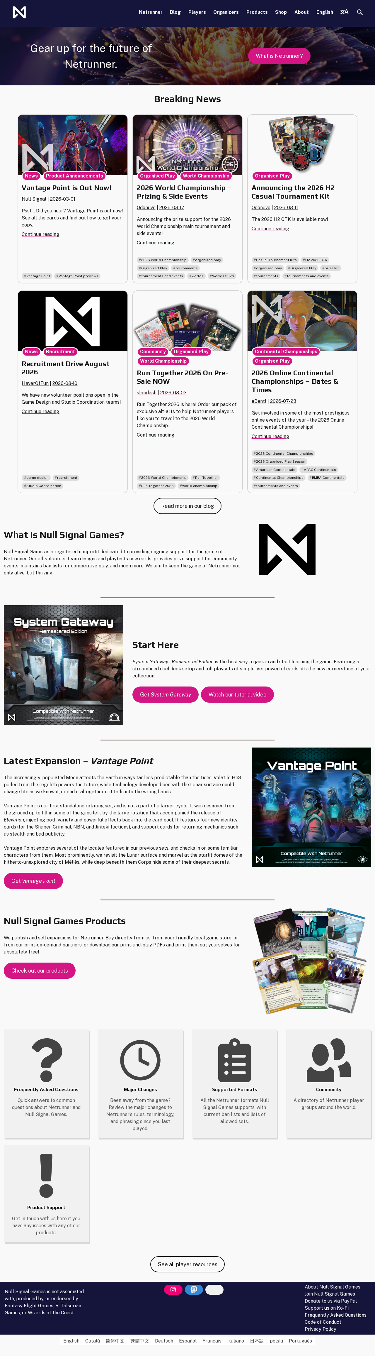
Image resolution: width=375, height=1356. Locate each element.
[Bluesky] (214, 1290)
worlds (198, 276)
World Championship (206, 176)
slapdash (146, 392)
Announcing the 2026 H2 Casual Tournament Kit (293, 192)
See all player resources (187, 1264)
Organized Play (154, 268)
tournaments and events (162, 276)
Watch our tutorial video (237, 694)
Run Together (206, 478)
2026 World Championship (164, 260)
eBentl (259, 401)
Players (197, 12)
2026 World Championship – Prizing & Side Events (184, 192)
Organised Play (157, 176)
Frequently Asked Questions (336, 1315)
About (301, 12)
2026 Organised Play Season (280, 461)
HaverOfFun (35, 383)
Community (153, 351)
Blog (175, 12)
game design (37, 478)
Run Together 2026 (157, 486)
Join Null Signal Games (330, 1294)
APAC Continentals (320, 470)
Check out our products (39, 971)
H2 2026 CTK (316, 260)
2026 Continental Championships (284, 454)
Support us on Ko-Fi (327, 1308)
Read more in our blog (187, 506)
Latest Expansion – (78, 760)
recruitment (67, 478)
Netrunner (151, 12)
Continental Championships (286, 351)
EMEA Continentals (328, 478)
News (31, 176)
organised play (208, 260)
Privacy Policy (320, 1329)
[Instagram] (173, 1290)
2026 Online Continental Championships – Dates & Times (295, 381)
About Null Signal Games (332, 1287)
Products (257, 12)
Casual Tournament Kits (276, 260)
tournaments (186, 268)
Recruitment (60, 351)
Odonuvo (146, 207)
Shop (281, 12)
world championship (199, 486)
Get (165, 694)
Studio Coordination (43, 486)
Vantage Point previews (78, 276)
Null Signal (34, 199)
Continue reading (40, 234)
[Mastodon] (194, 1290)
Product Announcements (74, 176)
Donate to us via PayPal (331, 1301)
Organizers (226, 12)
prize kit (332, 268)
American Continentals (275, 470)
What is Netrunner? (279, 56)
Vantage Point (38, 276)
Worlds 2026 (223, 276)
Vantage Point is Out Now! (66, 188)
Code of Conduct (323, 1322)
